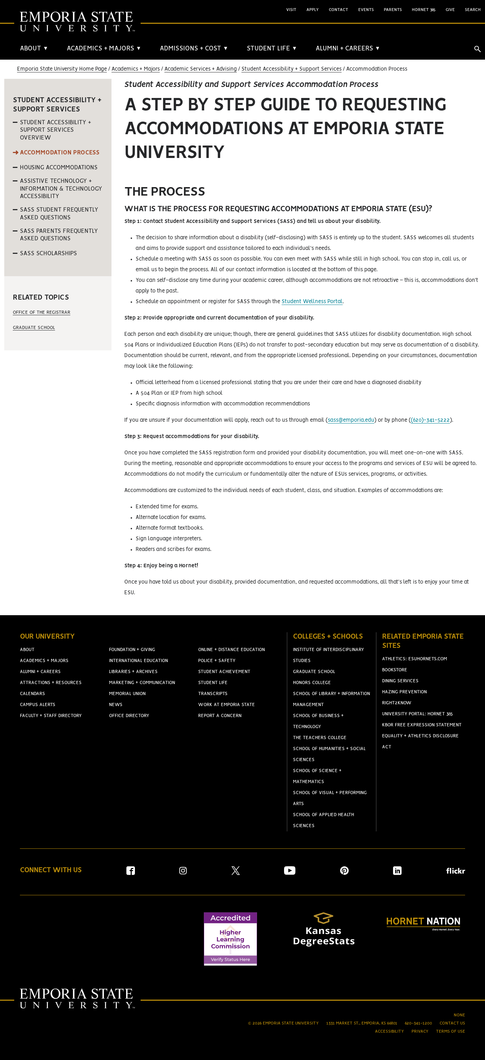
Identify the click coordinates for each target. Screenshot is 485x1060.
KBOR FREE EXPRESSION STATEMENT (422, 725)
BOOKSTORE (394, 670)
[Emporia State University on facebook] (130, 873)
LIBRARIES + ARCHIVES (133, 672)
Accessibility (389, 1031)
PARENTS (393, 10)
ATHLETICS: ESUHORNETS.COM (414, 659)
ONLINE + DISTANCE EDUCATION (231, 650)
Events (366, 10)
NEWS (115, 705)
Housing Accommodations (59, 167)
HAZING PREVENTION (404, 692)
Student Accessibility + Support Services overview (55, 130)
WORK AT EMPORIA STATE (226, 705)
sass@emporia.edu (351, 420)
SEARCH (473, 10)
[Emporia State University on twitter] (235, 873)
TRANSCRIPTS (213, 694)
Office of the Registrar (41, 312)
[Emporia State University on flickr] (455, 872)
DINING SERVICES (400, 681)
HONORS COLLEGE (312, 683)
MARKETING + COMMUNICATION (142, 683)
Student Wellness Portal (312, 301)
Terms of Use (450, 1031)
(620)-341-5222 (430, 420)
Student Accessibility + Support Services (291, 69)
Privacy (420, 1031)
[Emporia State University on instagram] (183, 873)
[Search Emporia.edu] (477, 49)
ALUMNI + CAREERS (348, 48)
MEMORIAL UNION (127, 694)
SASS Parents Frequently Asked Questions (59, 235)
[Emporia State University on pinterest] (344, 873)
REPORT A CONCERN (219, 716)
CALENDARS (32, 694)
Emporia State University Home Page (62, 69)
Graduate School (34, 328)
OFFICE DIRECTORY (129, 716)
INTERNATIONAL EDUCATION (138, 661)
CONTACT (338, 10)
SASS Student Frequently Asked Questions (59, 213)
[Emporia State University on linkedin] (397, 873)
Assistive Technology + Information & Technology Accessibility (61, 188)
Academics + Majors (135, 69)
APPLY (312, 10)
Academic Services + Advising (200, 69)
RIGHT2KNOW (397, 703)
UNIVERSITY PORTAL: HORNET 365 (417, 714)
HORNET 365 (424, 10)
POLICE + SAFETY (216, 661)
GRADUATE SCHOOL (314, 672)
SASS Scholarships (48, 253)
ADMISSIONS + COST (194, 48)
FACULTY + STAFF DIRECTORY (51, 716)
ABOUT (34, 48)
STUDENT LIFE (272, 48)
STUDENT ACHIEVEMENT (224, 672)
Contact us (452, 1023)
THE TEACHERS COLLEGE (320, 738)
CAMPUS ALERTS (37, 705)
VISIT (291, 10)
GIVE (450, 10)
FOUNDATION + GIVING (132, 650)
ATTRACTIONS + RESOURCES (51, 683)
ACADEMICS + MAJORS (104, 48)
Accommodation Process (59, 152)
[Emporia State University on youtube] (289, 873)
